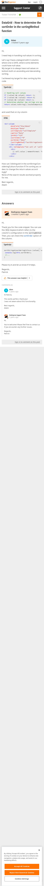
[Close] (39, 850)
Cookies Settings (22, 879)
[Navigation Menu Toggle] (3, 8)
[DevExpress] (9, 2)
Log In (35, 2)
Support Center (22, 8)
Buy (29, 2)
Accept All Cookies (22, 866)
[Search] (40, 8)
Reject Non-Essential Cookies (22, 873)
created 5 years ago (20, 42)
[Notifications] (40, 2)
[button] (39, 91)
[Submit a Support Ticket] (39, 14)
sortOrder (28, 235)
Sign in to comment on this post (27, 192)
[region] (22, 866)
